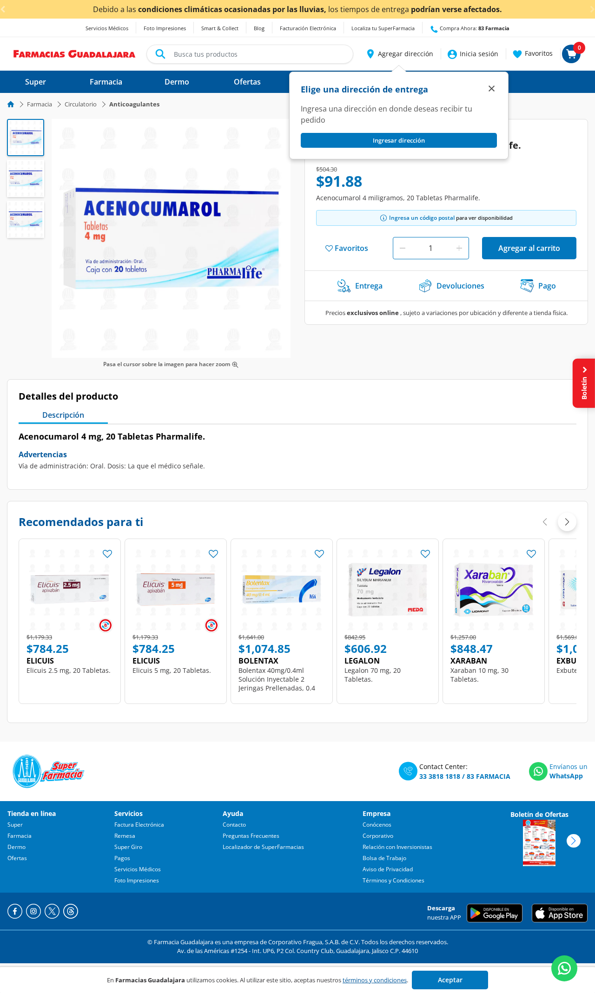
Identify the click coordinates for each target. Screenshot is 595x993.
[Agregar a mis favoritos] (107, 551)
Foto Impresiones (165, 28)
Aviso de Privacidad (388, 869)
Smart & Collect (219, 28)
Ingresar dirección (399, 140)
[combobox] (249, 54)
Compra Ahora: (473, 28)
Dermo (16, 847)
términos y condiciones (375, 980)
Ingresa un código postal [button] (422, 218)
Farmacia (39, 104)
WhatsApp (566, 775)
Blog (259, 28)
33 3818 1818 (439, 776)
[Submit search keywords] (160, 54)
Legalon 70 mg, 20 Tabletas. (372, 675)
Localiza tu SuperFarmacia (383, 28)
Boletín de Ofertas (539, 814)
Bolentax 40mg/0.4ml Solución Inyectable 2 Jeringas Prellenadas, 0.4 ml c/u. (276, 683)
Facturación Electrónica (308, 28)
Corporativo (378, 836)
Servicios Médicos (107, 28)
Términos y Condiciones (393, 880)
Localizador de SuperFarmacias (263, 847)
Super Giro (128, 847)
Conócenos (377, 825)
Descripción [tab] (63, 415)
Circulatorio (81, 104)
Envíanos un (568, 766)
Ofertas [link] (247, 82)
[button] (399, 53)
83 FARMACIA (488, 776)
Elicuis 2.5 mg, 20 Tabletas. (68, 670)
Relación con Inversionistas (397, 847)
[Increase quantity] (459, 248)
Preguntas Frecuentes (251, 836)
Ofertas (17, 858)
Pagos (122, 858)
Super (15, 825)
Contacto (234, 825)
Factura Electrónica (139, 825)
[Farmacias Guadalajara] (74, 53)
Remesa (124, 836)
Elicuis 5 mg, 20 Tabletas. (171, 670)
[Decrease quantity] (402, 248)
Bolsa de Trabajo (384, 858)
